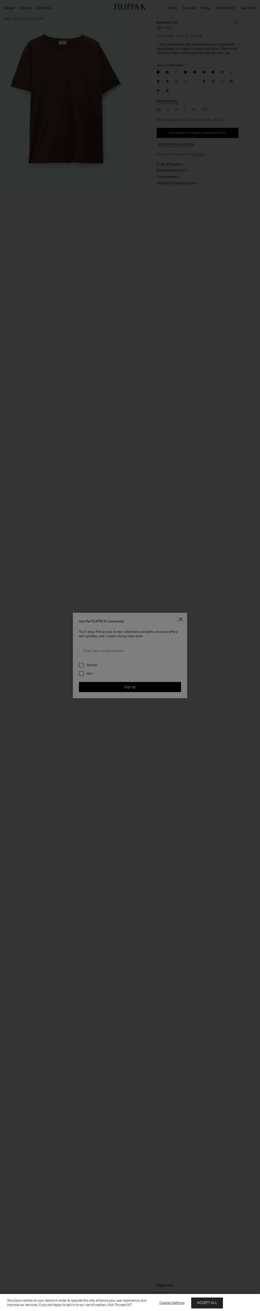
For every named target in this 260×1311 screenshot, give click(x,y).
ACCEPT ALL (207, 1303)
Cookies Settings (171, 1303)
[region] (130, 1302)
